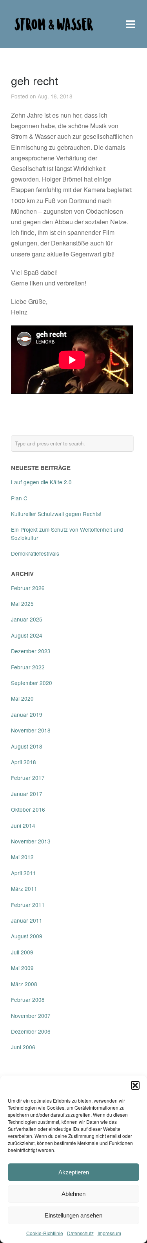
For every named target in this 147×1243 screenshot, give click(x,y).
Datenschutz (80, 1233)
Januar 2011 (26, 920)
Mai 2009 (22, 968)
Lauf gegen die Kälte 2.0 (41, 482)
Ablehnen (73, 1193)
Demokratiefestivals (35, 553)
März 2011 (24, 888)
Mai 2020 (22, 698)
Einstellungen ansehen (73, 1215)
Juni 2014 (23, 825)
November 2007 (31, 1015)
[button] (135, 1085)
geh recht (34, 80)
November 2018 (31, 730)
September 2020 (31, 683)
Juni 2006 (23, 1047)
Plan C (19, 498)
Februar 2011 (28, 905)
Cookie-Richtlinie (44, 1233)
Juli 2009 (22, 952)
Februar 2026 (28, 588)
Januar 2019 (26, 714)
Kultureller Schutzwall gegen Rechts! (56, 514)
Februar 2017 (28, 777)
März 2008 (24, 984)
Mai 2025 (22, 603)
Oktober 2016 (28, 809)
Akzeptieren (73, 1172)
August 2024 (26, 635)
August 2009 (26, 936)
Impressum (109, 1233)
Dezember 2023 (31, 651)
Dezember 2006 (31, 1031)
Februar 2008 (28, 999)
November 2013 (31, 841)
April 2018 (23, 762)
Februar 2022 (28, 667)
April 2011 (23, 873)
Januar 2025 (26, 619)
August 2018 (26, 746)
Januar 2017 (26, 794)
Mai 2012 (22, 857)
